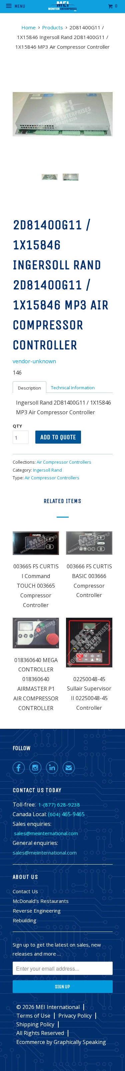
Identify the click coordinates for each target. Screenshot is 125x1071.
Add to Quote (58, 437)
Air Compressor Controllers (64, 462)
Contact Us (25, 891)
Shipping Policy (35, 1024)
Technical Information (73, 388)
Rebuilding (24, 920)
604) (55, 814)
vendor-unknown (34, 361)
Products (52, 27)
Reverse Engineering (37, 910)
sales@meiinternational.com (46, 833)
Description (29, 388)
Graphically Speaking (80, 1042)
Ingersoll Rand (47, 470)
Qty (17, 426)
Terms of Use (33, 1016)
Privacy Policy (75, 1016)
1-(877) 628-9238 (59, 804)
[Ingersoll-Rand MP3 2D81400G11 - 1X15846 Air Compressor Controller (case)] (63, 114)
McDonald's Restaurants (41, 901)
